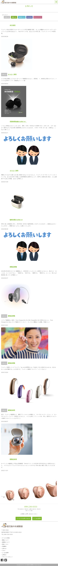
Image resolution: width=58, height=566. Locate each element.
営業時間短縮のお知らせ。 (18, 121)
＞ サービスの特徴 (5, 538)
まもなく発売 (12, 74)
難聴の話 (14, 17)
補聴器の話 (22, 17)
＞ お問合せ (3, 554)
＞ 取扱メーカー (4, 544)
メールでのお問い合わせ (23, 518)
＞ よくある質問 (4, 552)
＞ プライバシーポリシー (7, 556)
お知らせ (7, 17)
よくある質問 (37, 518)
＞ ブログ (3, 550)
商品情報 (29, 17)
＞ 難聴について (4, 540)
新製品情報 (13, 267)
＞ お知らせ (3, 548)
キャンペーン (37, 17)
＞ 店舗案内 (3, 546)
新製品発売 (11, 410)
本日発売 (12, 25)
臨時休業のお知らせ (16, 220)
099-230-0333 (30, 506)
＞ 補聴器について (5, 542)
